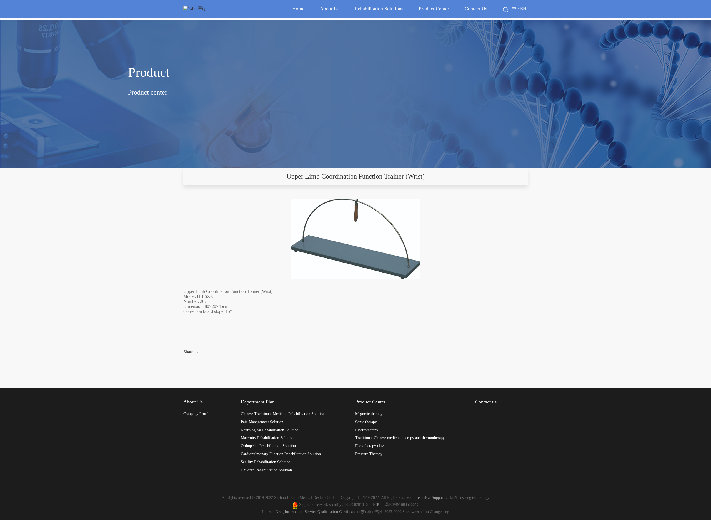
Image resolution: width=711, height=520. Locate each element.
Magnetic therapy (368, 414)
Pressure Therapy (368, 454)
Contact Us (476, 8)
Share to (190, 352)
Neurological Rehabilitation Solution (270, 430)
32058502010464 (357, 504)
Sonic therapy (366, 422)
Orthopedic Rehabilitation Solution (268, 446)
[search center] (505, 9)
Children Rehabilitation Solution (266, 470)
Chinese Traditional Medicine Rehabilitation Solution (283, 414)
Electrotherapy (366, 430)
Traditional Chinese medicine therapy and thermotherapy (400, 437)
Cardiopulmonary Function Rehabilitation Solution (281, 454)
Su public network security (320, 504)
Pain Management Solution (262, 422)
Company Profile (196, 414)
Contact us (486, 402)
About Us (329, 8)
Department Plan (258, 402)
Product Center (434, 8)
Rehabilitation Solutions (379, 8)
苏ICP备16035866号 (402, 504)
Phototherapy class (369, 446)
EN (523, 8)
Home (298, 8)
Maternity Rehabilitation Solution (267, 437)
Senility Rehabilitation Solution (266, 462)
